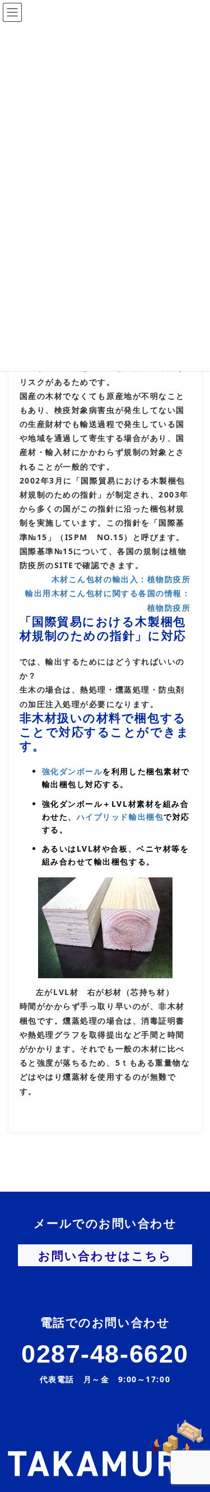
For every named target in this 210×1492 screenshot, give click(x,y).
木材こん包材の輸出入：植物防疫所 (121, 579)
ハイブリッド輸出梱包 (120, 816)
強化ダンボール (72, 771)
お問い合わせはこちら (105, 1255)
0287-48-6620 (104, 1354)
